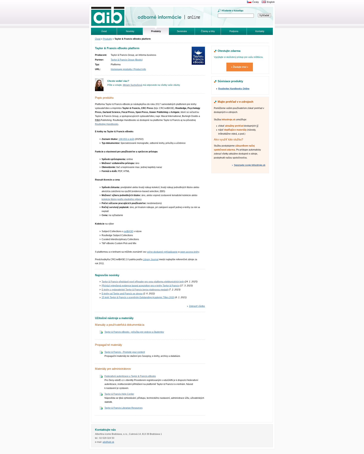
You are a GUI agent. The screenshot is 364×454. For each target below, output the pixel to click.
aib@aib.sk (108, 442)
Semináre (182, 31)
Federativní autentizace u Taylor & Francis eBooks (130, 376)
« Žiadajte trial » (239, 67)
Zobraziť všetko (197, 306)
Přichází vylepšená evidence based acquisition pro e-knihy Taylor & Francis (140, 285)
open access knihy (189, 252)
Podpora (233, 31)
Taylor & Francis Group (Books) (127, 59)
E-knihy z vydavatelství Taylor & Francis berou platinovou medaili (135, 289)
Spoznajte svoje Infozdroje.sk (249, 165)
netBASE (128, 231)
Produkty (107, 39)
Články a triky (208, 31)
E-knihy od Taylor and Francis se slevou (122, 293)
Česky (255, 2)
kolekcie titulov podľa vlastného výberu (122, 199)
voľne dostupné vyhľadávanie (162, 252)
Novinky (130, 31)
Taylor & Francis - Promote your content (124, 352)
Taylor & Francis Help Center (119, 394)
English (271, 2)
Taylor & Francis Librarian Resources (123, 408)
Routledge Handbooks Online (233, 88)
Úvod (104, 31)
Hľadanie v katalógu (232, 10)
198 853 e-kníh (126, 139)
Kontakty (259, 31)
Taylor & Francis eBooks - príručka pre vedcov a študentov (134, 332)
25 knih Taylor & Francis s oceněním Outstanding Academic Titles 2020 (138, 297)
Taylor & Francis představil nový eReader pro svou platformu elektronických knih (143, 281)
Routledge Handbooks (106, 124)
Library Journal (150, 259)
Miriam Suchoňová (132, 85)
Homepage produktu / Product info (128, 69)
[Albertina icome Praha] (248, 2)
